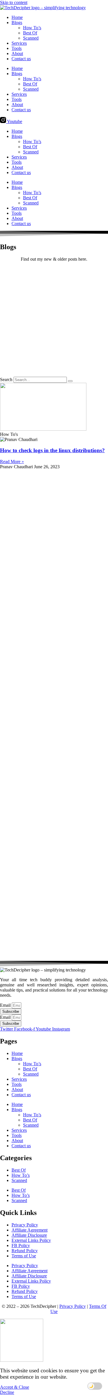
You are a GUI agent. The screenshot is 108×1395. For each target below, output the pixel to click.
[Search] (70, 381)
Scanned (31, 38)
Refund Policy (25, 1250)
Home (17, 17)
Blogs (17, 22)
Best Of (30, 32)
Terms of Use (24, 1255)
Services (19, 43)
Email (6, 1005)
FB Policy (21, 1245)
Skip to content (13, 2)
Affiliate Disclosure (29, 1235)
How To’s (32, 27)
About (17, 53)
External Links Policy (31, 1240)
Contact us (21, 58)
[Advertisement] (54, 320)
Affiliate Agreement (30, 1230)
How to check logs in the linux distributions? (52, 450)
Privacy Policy (25, 1224)
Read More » (12, 461)
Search (6, 379)
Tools (17, 48)
